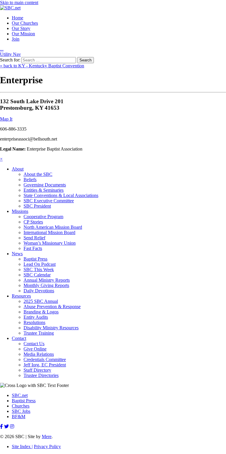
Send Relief (34, 237)
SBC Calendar (37, 274)
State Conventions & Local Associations (61, 195)
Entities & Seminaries (44, 190)
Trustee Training (39, 333)
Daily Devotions (39, 290)
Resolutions (34, 322)
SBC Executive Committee (49, 200)
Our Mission (23, 33)
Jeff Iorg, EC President (45, 364)
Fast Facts (33, 248)
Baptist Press (35, 258)
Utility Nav (10, 54)
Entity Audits (36, 317)
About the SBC (38, 174)
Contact (19, 338)
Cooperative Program (43, 216)
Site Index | (22, 446)
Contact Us (34, 343)
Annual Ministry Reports (47, 280)
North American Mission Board (53, 227)
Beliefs (30, 179)
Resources (21, 295)
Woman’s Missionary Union (50, 243)
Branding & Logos (41, 311)
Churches (20, 405)
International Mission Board (49, 232)
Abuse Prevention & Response (52, 306)
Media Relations (39, 354)
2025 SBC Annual (41, 301)
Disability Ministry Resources (51, 327)
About (18, 168)
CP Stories (33, 221)
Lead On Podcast (40, 264)
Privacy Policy (47, 446)
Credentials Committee (45, 359)
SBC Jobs (21, 411)
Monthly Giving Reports (46, 285)
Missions (20, 211)
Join (15, 38)
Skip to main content (19, 2)
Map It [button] (6, 118)
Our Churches (25, 23)
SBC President (37, 205)
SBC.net (20, 395)
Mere (46, 436)
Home (17, 17)
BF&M (18, 416)
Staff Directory (37, 370)
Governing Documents (45, 184)
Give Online (35, 348)
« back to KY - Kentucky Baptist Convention (42, 65)
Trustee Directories (41, 375)
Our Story (21, 28)
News (17, 253)
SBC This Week (39, 269)
